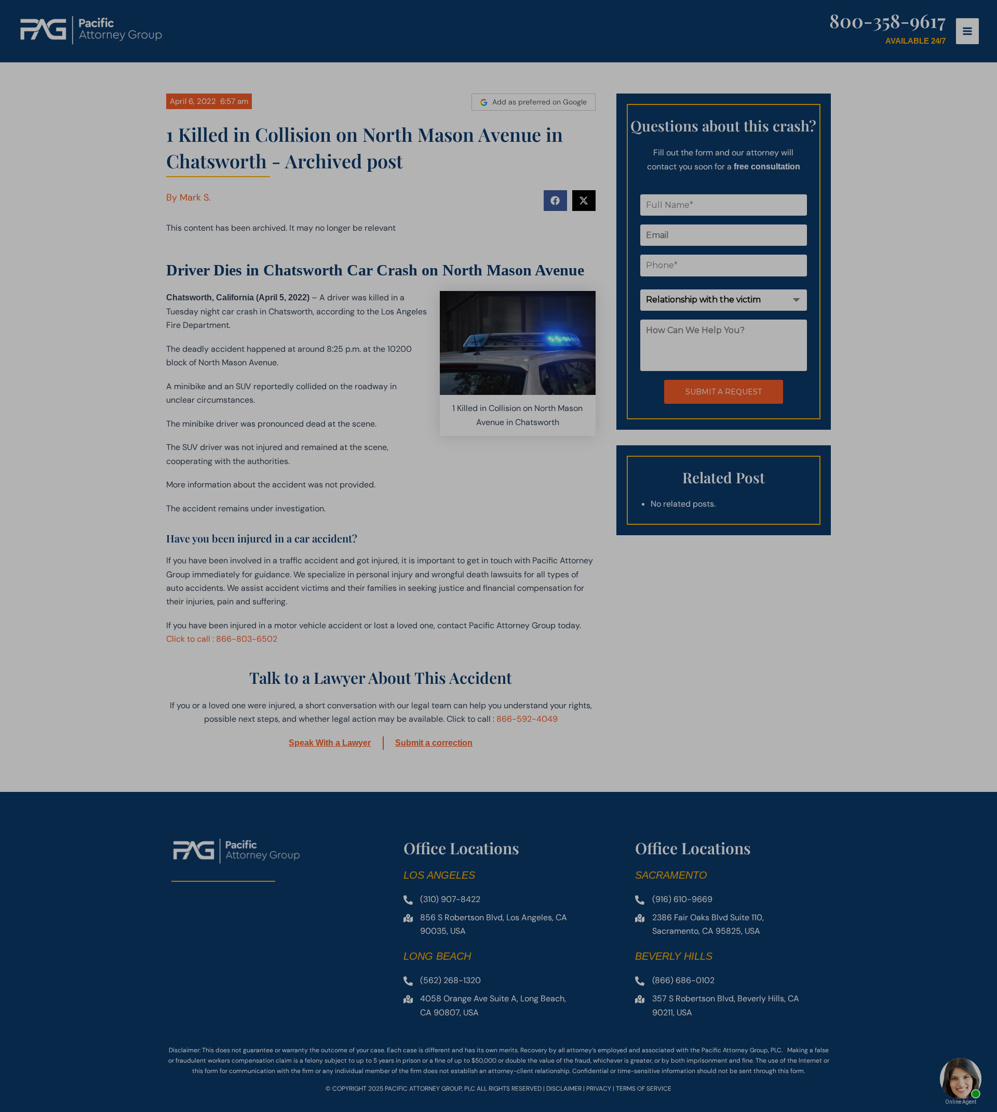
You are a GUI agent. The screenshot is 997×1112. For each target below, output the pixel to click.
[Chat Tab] (498, 556)
